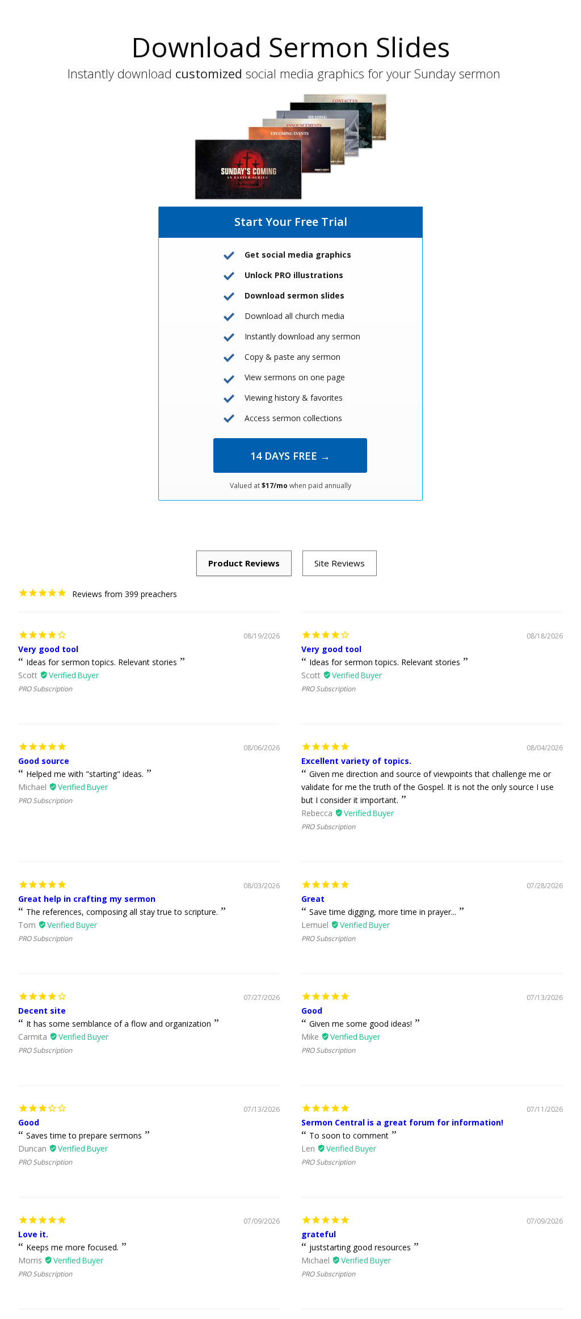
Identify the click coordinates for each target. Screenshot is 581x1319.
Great (313, 898)
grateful (318, 1234)
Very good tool (48, 649)
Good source (43, 760)
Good (311, 1010)
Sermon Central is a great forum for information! (402, 1122)
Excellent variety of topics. (356, 760)
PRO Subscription (45, 689)
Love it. (33, 1234)
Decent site (42, 1010)
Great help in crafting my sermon (86, 898)
